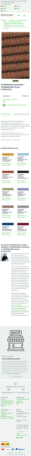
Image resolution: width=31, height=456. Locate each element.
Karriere (3, 406)
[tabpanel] (15, 130)
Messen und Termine (6, 404)
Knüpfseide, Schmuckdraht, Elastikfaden (14, 23)
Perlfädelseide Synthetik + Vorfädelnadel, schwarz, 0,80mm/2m (22, 176)
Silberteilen (19, 308)
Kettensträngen (25, 306)
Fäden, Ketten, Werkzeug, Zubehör (12, 22)
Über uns (3, 399)
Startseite (3, 20)
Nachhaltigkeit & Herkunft (7, 401)
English (18, 6)
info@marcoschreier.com (21, 435)
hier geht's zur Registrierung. (14, 373)
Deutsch (4, 6)
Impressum (20, 452)
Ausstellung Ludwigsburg (7, 402)
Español (4, 10)
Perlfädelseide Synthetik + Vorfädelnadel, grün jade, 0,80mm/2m (7, 193)
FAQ (17, 404)
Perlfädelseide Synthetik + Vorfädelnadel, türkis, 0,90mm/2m (22, 158)
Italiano (18, 8)
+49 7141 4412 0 (6, 4)
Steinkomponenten (15, 306)
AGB (16, 452)
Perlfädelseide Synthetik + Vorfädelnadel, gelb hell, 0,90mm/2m (7, 159)
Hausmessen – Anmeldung (7, 418)
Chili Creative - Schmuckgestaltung (17, 20)
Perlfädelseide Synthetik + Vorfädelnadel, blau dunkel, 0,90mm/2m (7, 228)
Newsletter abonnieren (6, 416)
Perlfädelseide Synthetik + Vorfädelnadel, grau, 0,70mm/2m (22, 211)
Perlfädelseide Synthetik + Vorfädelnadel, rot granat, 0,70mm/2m (22, 228)
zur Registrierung (16, 376)
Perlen (12, 308)
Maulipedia (3, 415)
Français (4, 8)
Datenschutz (11, 452)
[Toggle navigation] (24, 15)
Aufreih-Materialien (22, 310)
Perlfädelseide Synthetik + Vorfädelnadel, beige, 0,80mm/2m (7, 211)
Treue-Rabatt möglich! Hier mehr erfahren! (16, 105)
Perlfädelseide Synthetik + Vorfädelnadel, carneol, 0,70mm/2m (7, 176)
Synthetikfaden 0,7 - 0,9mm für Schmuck (14, 25)
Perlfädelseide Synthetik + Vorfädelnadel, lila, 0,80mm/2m (21, 193)
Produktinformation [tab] (5, 114)
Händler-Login (19, 402)
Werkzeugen (18, 305)
